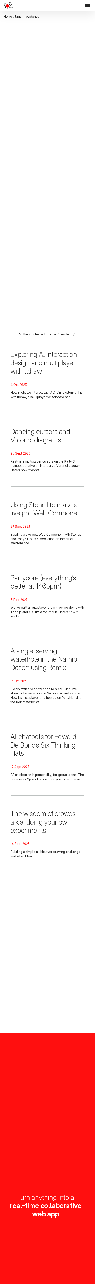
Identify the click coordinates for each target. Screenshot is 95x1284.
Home (8, 16)
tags (18, 16)
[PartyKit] (7, 5)
